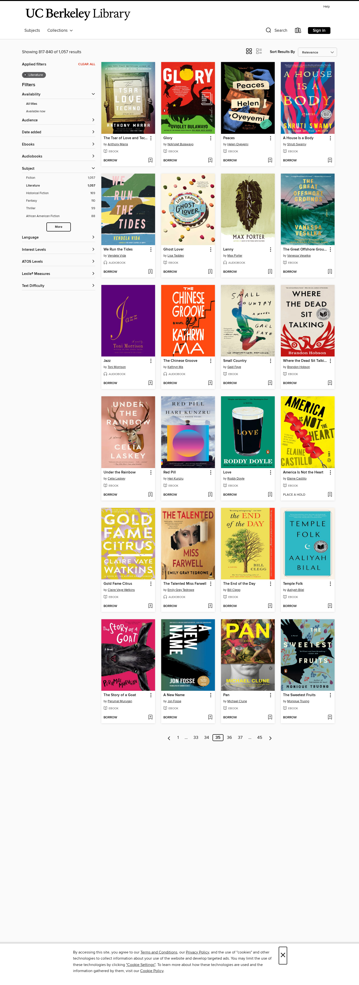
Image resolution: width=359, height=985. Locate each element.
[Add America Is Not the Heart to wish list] (330, 495)
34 (206, 737)
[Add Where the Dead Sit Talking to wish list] (330, 383)
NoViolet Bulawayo (180, 144)
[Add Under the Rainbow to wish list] (150, 495)
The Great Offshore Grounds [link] (305, 249)
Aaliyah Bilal (295, 590)
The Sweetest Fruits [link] (299, 695)
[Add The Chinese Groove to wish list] (210, 383)
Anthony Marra (118, 144)
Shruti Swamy (296, 144)
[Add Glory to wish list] (210, 160)
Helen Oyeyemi (237, 144)
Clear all (86, 64)
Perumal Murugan (120, 701)
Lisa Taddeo (176, 256)
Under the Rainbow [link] (120, 472)
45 (259, 737)
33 (195, 737)
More (58, 227)
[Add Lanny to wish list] (270, 272)
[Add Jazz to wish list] (150, 383)
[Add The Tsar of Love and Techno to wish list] (150, 160)
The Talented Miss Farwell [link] (184, 584)
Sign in (319, 30)
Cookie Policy (151, 970)
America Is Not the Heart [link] (303, 472)
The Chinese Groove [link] (180, 361)
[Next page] (270, 738)
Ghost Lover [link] (173, 249)
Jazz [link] (107, 361)
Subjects (32, 30)
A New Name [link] (174, 695)
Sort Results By (282, 52)
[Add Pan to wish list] (270, 717)
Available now (35, 111)
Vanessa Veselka (299, 256)
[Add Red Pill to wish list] (210, 495)
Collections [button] (58, 30)
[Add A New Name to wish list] (210, 717)
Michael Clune (237, 701)
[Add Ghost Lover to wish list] (210, 272)
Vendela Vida (117, 256)
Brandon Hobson (298, 367)
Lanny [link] (228, 249)
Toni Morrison (117, 367)
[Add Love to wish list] (270, 495)
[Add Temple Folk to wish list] (330, 606)
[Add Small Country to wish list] (270, 383)
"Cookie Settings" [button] (140, 964)
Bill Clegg (233, 590)
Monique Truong (298, 701)
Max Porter (234, 256)
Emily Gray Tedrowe (181, 590)
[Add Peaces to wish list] (270, 160)
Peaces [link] (229, 138)
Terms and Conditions (158, 952)
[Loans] (298, 31)
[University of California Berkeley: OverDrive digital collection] (78, 14)
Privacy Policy (197, 952)
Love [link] (227, 472)
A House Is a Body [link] (298, 138)
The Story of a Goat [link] (120, 695)
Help (326, 7)
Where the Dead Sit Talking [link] (305, 361)
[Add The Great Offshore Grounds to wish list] (330, 272)
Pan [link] (226, 695)
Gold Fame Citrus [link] (118, 584)
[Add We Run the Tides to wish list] (150, 272)
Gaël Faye (234, 367)
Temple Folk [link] (293, 584)
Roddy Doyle (235, 479)
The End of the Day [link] (239, 584)
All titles (31, 104)
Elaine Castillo (296, 479)
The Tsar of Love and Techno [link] (126, 138)
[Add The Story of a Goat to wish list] (150, 717)
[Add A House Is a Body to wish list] (330, 160)
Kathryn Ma (175, 367)
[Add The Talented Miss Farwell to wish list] (210, 606)
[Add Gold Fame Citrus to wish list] (150, 606)
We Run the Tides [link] (118, 249)
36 (229, 737)
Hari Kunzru (175, 479)
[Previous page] (169, 738)
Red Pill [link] (169, 472)
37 (240, 737)
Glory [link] (167, 138)
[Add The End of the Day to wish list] (270, 606)
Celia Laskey (116, 479)
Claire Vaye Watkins (121, 590)
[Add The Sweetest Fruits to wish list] (330, 717)
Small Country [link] (235, 361)
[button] (276, 31)
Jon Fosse (174, 701)
